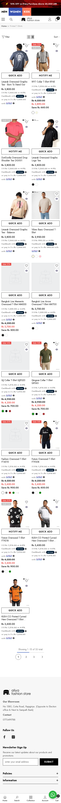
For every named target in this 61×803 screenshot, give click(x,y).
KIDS (27, 12)
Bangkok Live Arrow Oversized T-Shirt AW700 (44, 303)
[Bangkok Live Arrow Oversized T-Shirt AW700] (46, 277)
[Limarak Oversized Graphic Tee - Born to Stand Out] (15, 57)
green (2, 411)
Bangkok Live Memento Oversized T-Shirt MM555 (13, 303)
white (36, 184)
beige (36, 112)
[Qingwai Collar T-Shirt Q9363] (46, 356)
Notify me (45, 75)
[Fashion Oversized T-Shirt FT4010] (15, 434)
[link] (17, 798)
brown (10, 411)
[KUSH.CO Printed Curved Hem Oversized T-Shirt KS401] (46, 513)
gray (6, 492)
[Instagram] (13, 737)
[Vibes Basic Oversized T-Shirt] (46, 205)
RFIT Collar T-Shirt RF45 (43, 81)
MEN (4, 12)
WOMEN (15, 12)
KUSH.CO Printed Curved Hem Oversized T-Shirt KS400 (13, 618)
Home (4, 26)
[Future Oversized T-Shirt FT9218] (15, 513)
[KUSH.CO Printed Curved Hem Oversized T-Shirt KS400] (15, 592)
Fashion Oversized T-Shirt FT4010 (13, 460)
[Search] (11, 19)
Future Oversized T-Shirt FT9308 (43, 460)
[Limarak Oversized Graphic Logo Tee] (46, 133)
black (33, 184)
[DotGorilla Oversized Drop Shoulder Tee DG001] (15, 133)
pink (40, 256)
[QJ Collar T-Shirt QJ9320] (15, 356)
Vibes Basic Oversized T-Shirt (44, 231)
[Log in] (49, 19)
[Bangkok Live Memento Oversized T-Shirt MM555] (15, 277)
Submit (49, 761)
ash (33, 112)
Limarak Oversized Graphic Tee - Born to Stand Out (14, 83)
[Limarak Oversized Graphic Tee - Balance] (15, 205)
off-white (2, 492)
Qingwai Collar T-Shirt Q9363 (42, 382)
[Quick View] (26, 51)
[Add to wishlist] (26, 46)
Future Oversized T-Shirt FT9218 (13, 539)
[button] (29, 37)
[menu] (3, 19)
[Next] (42, 656)
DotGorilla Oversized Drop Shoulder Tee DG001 (14, 159)
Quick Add (15, 75)
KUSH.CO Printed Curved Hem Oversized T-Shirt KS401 (44, 539)
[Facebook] (4, 737)
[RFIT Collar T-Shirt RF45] (46, 57)
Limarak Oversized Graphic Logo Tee (45, 159)
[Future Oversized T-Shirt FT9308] (46, 434)
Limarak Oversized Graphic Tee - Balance (14, 231)
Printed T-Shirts (16, 26)
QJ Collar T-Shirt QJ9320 (13, 380)
